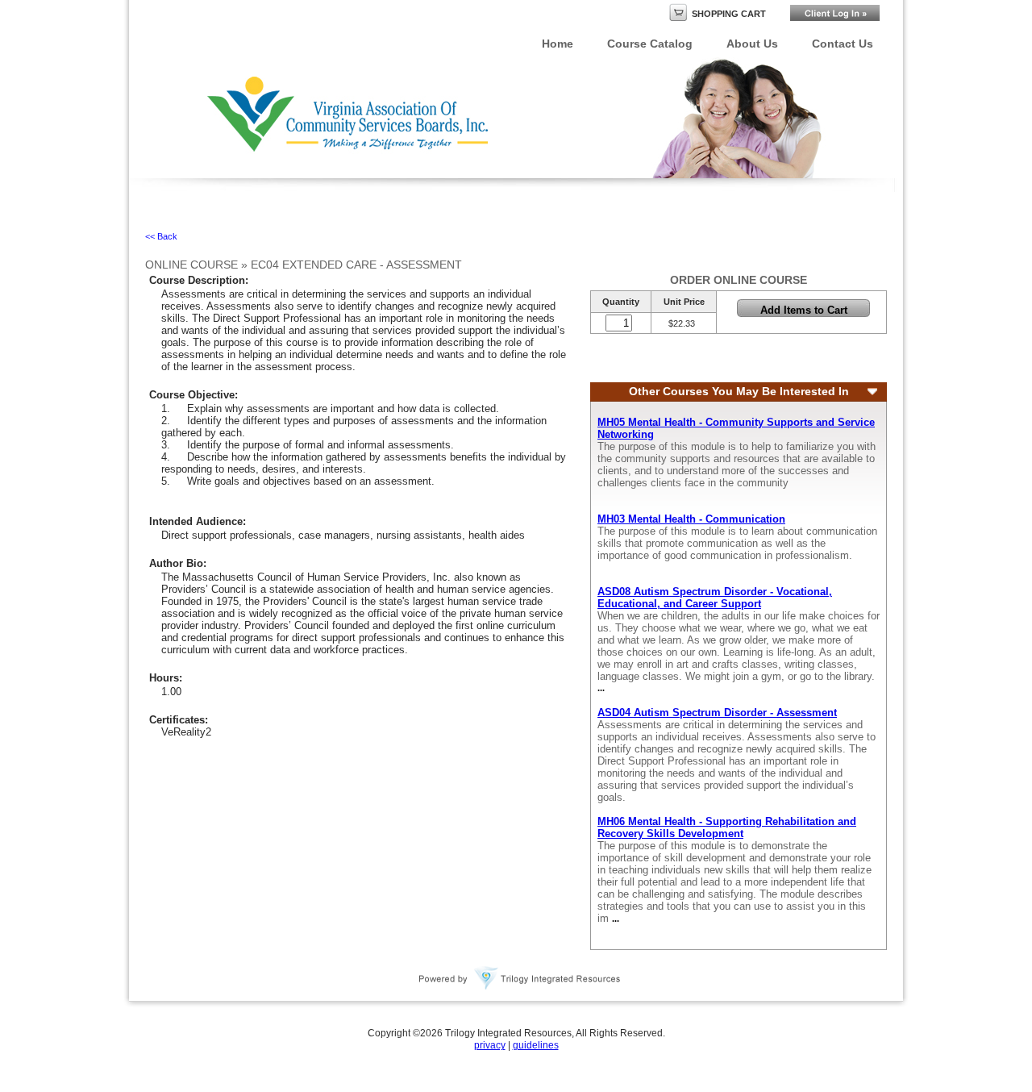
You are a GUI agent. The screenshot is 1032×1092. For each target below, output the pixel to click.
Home (557, 43)
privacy (490, 1045)
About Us (752, 43)
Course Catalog (650, 43)
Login (835, 13)
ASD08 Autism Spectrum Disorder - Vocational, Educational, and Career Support (714, 598)
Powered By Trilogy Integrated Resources (520, 978)
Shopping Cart (729, 14)
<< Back (161, 236)
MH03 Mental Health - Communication (691, 519)
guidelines (536, 1045)
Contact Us (842, 43)
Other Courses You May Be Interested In (739, 392)
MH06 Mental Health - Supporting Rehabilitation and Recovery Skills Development (726, 827)
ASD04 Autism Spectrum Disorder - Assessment (717, 712)
